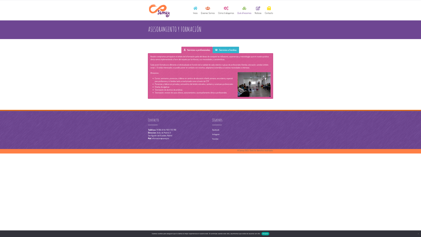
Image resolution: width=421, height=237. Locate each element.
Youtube (215, 139)
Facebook (215, 130)
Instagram (216, 134)
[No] (418, 234)
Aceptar (265, 233)
